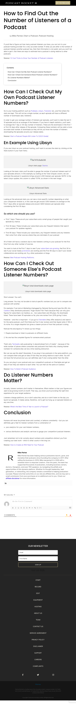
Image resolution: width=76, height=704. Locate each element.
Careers (38, 660)
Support (38, 653)
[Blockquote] (29, 508)
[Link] (35, 508)
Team (38, 620)
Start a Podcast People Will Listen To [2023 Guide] (29, 136)
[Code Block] (32, 508)
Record (38, 587)
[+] (40, 507)
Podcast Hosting (46, 36)
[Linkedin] (6, 483)
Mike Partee (17, 36)
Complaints (38, 666)
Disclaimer (38, 646)
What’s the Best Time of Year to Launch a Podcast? (29, 407)
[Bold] (12, 508)
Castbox (7, 311)
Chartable (42, 320)
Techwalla (16, 344)
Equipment (38, 600)
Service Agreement (38, 633)
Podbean (34, 111)
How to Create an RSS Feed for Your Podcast (27, 445)
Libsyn (40, 111)
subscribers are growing (50, 248)
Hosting (38, 607)
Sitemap (38, 684)
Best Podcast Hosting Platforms (22, 257)
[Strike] (21, 508)
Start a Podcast (31, 36)
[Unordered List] (26, 508)
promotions (26, 251)
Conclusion (12, 80)
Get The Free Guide (62, 3)
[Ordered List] (24, 508)
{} (37, 507)
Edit (38, 593)
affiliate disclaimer (12, 478)
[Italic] (15, 508)
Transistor (47, 111)
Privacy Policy (38, 640)
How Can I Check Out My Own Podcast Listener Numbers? (30, 72)
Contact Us (38, 626)
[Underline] (18, 508)
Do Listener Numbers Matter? (19, 78)
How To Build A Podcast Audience (23, 369)
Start (38, 580)
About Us (38, 613)
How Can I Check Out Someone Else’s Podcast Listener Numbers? (32, 75)
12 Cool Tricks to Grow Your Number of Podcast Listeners (31, 58)
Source (45, 166)
